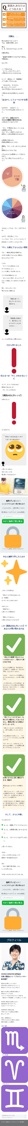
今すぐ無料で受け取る (13, 521)
